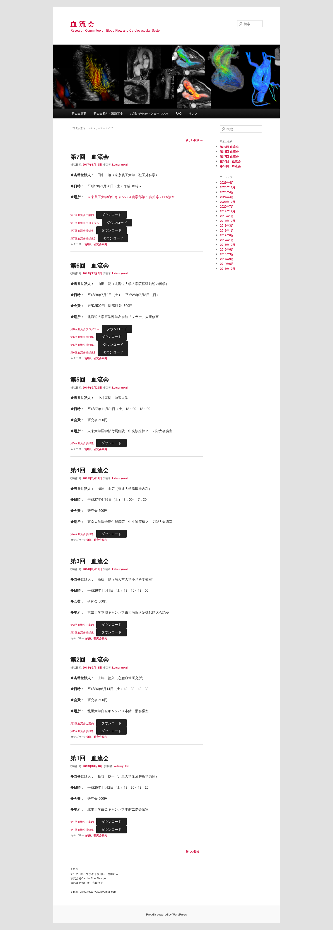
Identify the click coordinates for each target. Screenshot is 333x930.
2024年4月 (227, 197)
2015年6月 (227, 249)
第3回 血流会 (89, 561)
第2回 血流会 (89, 659)
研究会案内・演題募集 (108, 113)
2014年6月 (227, 263)
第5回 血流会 (89, 379)
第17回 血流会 (229, 156)
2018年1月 (227, 230)
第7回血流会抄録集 (82, 230)
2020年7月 (227, 206)
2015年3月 (227, 254)
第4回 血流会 (89, 470)
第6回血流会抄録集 (82, 337)
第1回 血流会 (89, 758)
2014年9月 (227, 259)
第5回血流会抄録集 (82, 443)
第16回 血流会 (230, 161)
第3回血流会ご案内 (82, 624)
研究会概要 (79, 113)
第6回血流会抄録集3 (82, 352)
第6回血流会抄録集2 (82, 344)
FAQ (178, 113)
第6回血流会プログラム (84, 329)
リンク (192, 113)
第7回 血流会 (89, 156)
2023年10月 (227, 201)
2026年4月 (227, 182)
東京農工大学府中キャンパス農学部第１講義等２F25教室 (131, 196)
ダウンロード (111, 214)
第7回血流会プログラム (84, 223)
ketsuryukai (120, 164)
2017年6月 (227, 235)
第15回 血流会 (230, 166)
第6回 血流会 (89, 265)
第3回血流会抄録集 (82, 632)
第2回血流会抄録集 (82, 731)
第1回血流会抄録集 (82, 829)
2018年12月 (227, 220)
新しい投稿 (194, 140)
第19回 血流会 (229, 147)
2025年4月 (227, 192)
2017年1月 (227, 240)
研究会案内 (100, 244)
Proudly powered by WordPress (166, 914)
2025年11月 (227, 187)
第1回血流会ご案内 (82, 821)
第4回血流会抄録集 (82, 534)
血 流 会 (82, 23)
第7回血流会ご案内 (82, 215)
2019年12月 (227, 211)
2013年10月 (227, 268)
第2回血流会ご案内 (82, 723)
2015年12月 (227, 244)
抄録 (88, 244)
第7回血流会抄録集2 (82, 238)
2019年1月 (227, 216)
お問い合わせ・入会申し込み (149, 113)
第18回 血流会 (229, 151)
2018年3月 (227, 225)
